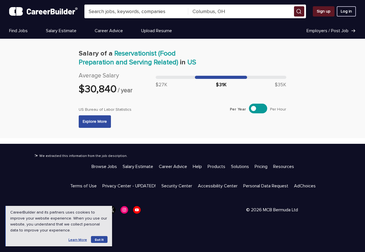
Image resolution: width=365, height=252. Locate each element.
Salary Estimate (61, 31)
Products (216, 166)
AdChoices (305, 186)
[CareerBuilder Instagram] (126, 211)
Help (197, 166)
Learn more (77, 240)
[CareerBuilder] (43, 11)
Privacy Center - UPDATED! (129, 186)
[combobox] (136, 11)
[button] (299, 11)
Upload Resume (156, 31)
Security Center (176, 186)
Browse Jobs (104, 166)
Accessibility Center (218, 186)
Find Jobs (18, 31)
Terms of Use (83, 186)
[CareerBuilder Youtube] (138, 211)
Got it (99, 239)
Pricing (261, 166)
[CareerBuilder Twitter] (113, 211)
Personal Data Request (265, 186)
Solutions (240, 166)
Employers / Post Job (327, 31)
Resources (283, 166)
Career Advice (109, 31)
